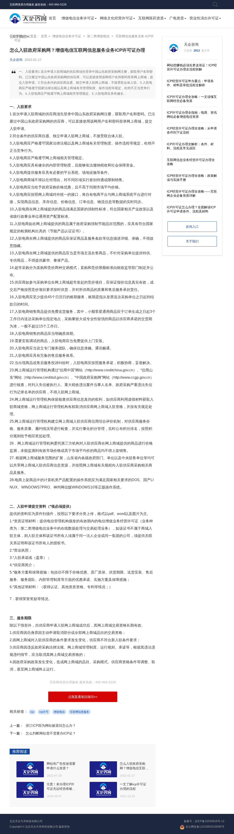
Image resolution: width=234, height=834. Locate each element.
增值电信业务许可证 (77, 18)
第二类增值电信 (98, 36)
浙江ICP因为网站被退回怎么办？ (51, 725)
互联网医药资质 (151, 18)
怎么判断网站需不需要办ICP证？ (51, 733)
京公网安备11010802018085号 (205, 826)
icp (32, 711)
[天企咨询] (28, 18)
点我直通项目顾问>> (82, 697)
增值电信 (59, 711)
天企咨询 (16, 60)
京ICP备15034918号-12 (209, 821)
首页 (52, 18)
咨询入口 (192, 226)
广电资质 (176, 18)
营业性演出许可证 (204, 18)
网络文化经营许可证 (116, 18)
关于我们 (192, 241)
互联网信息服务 (79, 711)
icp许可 (43, 711)
